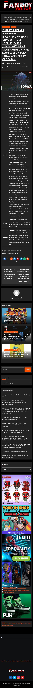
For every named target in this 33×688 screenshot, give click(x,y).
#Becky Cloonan (8, 66)
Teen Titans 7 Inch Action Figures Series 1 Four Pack (16, 661)
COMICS (14, 27)
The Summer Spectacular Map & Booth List (14, 451)
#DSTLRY (23, 66)
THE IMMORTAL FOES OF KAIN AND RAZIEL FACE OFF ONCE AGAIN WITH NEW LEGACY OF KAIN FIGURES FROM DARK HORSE (16, 445)
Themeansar (16, 685)
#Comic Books (17, 66)
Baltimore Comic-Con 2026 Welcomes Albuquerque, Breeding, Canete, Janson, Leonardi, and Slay (14, 402)
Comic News (6, 27)
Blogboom (25, 683)
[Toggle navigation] (2, 6)
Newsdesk (9, 63)
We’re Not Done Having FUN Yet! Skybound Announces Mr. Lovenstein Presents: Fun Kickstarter (16, 354)
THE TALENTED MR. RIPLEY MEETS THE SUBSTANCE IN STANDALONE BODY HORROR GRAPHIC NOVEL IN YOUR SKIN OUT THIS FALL (15, 438)
